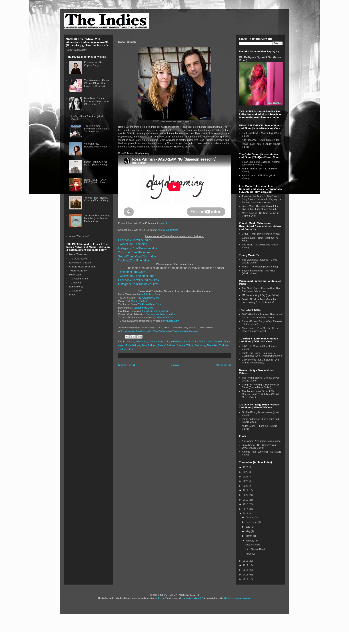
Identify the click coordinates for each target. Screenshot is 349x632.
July (248, 526)
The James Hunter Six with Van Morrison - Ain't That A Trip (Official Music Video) (260, 394)
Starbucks (199, 345)
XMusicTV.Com (165, 317)
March (249, 536)
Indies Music (198, 341)
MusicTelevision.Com (148, 294)
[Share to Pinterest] (141, 337)
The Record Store (78, 278)
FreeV (72, 294)
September (252, 522)
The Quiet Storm (78, 258)
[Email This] (127, 337)
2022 (246, 486)
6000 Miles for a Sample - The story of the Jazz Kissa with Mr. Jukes (262, 316)
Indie (166, 341)
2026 (246, 467)
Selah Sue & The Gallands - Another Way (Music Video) (261, 163)
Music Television (78, 254)
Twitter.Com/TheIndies (132, 244)
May (248, 531)
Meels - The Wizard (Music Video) (260, 266)
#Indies (130, 341)
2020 (246, 495)
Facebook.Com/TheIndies (135, 240)
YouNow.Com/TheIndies (134, 260)
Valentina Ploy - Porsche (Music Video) (96, 145)
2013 (246, 570)
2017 (246, 509)
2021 (246, 490)
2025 (246, 472)
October (250, 517)
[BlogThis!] (130, 337)
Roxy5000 (250, 553)
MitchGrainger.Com (168, 230)
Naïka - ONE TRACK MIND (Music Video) (95, 181)
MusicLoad (75, 274)
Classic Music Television (82, 266)
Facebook (162, 223)
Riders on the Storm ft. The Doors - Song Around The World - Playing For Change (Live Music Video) (261, 199)
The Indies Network (191, 598)
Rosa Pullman (149, 345)
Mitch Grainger (132, 345)
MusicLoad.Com (139, 301)
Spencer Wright (185, 345)
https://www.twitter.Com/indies (185, 331)
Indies (187, 341)
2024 (246, 476)
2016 (246, 513)
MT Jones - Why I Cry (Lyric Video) (260, 295)
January (250, 540)
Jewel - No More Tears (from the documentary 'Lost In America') (259, 301)
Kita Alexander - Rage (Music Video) (261, 140)
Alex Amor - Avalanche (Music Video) (261, 441)
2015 (246, 560)
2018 (246, 504)
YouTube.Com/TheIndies (134, 252)
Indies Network (214, 341)
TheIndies (224, 345)
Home (175, 365)
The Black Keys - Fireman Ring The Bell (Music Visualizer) (261, 290)
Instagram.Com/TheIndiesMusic (138, 248)
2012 (246, 574)
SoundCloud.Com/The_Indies (137, 256)
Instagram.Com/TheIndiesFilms (138, 284)
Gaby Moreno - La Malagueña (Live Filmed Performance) (260, 361)
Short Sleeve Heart (255, 549)
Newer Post (126, 365)
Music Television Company (237, 598)
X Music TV (75, 290)
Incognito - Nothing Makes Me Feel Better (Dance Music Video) (260, 386)
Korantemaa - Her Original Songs (93, 64)
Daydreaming (156, 341)
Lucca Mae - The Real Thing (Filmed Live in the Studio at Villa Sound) (261, 207)
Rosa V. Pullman (166, 345)
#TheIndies (141, 341)
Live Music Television (80, 262)
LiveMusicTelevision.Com (155, 311)
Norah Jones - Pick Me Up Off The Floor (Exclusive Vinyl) (260, 329)
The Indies (212, 345)
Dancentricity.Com (143, 307)
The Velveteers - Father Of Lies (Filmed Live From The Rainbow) (96, 83)
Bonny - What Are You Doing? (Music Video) (95, 163)
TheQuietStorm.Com (148, 297)
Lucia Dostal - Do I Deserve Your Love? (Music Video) (259, 446)
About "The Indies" (79, 236)
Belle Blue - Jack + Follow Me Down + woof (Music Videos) (96, 101)
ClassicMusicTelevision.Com (161, 314)
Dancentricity (76, 286)
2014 (246, 565)
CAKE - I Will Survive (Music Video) (261, 233)
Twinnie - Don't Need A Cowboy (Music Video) (96, 199)
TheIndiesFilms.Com (131, 271)
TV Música (75, 282)
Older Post (223, 365)
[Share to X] (134, 337)
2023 (246, 481)
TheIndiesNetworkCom (129, 331)
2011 (246, 579)
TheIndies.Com (126, 349)
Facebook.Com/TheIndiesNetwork (154, 331)
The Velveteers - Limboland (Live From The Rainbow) (95, 128)
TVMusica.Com (171, 320)
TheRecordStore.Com (149, 304)
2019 (246, 499)
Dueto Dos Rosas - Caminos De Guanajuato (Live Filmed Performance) (262, 354)
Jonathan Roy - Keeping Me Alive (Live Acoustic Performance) (96, 218)
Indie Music (177, 341)
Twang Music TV (78, 270)
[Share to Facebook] (137, 337)
